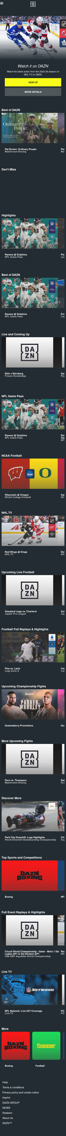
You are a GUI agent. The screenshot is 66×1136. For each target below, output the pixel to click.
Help (5, 1082)
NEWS (6, 1108)
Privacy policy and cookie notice (20, 1092)
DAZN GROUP (11, 1102)
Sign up (33, 82)
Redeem (7, 1113)
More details (33, 91)
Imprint (6, 1097)
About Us (7, 1118)
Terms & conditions (13, 1087)
